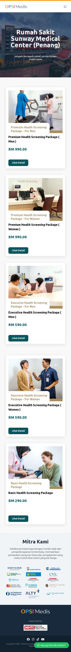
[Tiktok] (38, 639)
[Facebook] (28, 639)
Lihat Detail (18, 162)
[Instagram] (33, 639)
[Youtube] (43, 639)
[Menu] (65, 6)
